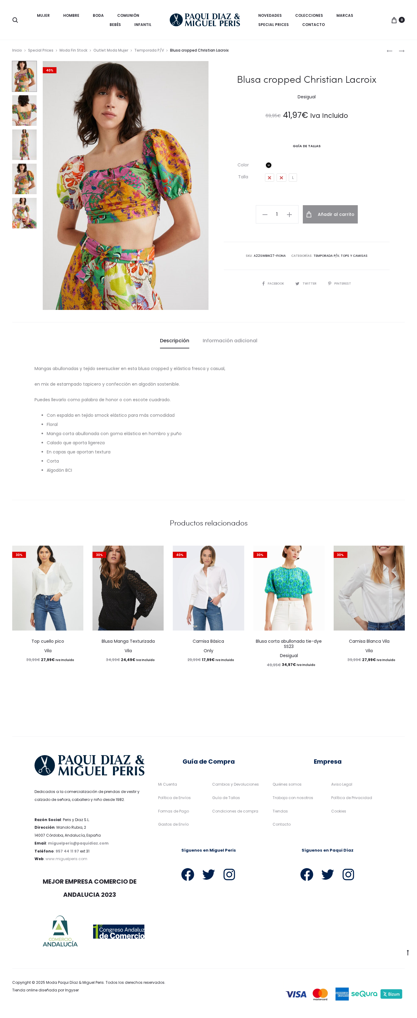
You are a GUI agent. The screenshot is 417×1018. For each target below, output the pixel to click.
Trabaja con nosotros (293, 797)
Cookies (338, 811)
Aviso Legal (341, 784)
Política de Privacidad (351, 797)
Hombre (71, 15)
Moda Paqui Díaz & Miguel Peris (75, 982)
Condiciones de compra (235, 811)
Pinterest (342, 283)
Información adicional (230, 340)
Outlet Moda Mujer (110, 50)
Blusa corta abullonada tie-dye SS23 (289, 643)
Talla (243, 177)
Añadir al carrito (335, 214)
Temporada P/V (149, 50)
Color (243, 165)
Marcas (344, 15)
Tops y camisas (354, 255)
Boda (98, 15)
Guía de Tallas (226, 797)
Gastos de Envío (173, 824)
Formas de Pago (173, 811)
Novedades (270, 15)
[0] (394, 20)
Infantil (142, 24)
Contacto (313, 24)
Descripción (174, 340)
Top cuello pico (47, 641)
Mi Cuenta (167, 784)
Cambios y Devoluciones (235, 784)
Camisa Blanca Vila (369, 641)
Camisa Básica (208, 641)
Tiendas (280, 811)
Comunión (128, 15)
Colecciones (309, 15)
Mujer (43, 15)
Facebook (276, 283)
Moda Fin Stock (73, 50)
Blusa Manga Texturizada (128, 641)
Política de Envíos (174, 797)
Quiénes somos (287, 784)
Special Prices (273, 24)
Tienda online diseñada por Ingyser (45, 990)
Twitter (310, 283)
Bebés (115, 24)
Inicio (17, 50)
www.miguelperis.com (66, 858)
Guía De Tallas (307, 146)
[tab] (174, 340)
